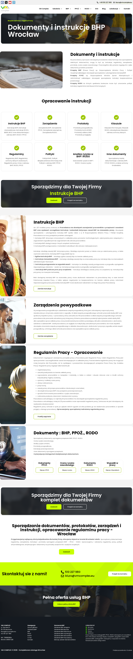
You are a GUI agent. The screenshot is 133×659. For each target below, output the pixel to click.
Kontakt (127, 9)
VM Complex (44, 9)
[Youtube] (10, 2)
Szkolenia (56, 9)
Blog (104, 9)
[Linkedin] (14, 2)
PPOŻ (77, 9)
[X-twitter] (6, 2)
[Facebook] (2, 2)
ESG (96, 9)
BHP (67, 9)
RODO (87, 9)
